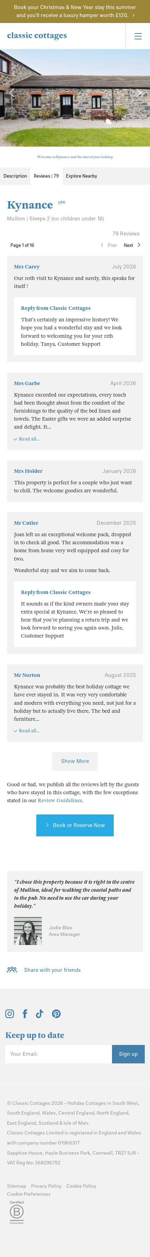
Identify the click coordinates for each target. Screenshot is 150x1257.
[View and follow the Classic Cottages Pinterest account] (56, 1016)
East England (21, 1123)
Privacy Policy (46, 1186)
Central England (76, 1113)
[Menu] (137, 36)
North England (112, 1113)
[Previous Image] (12, 92)
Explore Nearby (81, 176)
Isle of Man (75, 1123)
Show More (75, 761)
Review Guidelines (60, 800)
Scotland (48, 1123)
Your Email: (24, 1054)
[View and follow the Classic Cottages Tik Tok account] (40, 1016)
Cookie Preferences (29, 1194)
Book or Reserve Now (79, 825)
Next (128, 245)
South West (125, 1103)
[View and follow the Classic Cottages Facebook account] (25, 1016)
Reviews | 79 (46, 176)
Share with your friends (52, 970)
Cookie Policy (81, 1186)
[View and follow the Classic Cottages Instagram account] (9, 1016)
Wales (49, 1113)
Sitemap (16, 1186)
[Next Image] (138, 92)
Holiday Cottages (86, 1103)
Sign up (128, 1054)
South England (23, 1113)
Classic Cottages (31, 1103)
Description (15, 176)
